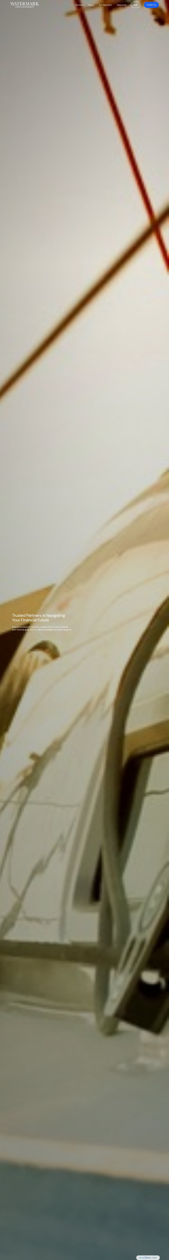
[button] (79, 5)
